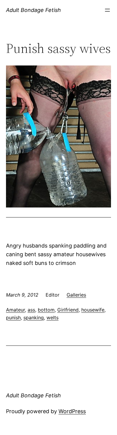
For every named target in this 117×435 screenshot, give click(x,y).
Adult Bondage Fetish (33, 10)
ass (31, 310)
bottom (46, 310)
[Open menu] (107, 10)
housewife (92, 310)
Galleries (76, 295)
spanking (33, 317)
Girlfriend (68, 310)
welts (52, 317)
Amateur (15, 310)
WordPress (72, 411)
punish (13, 317)
